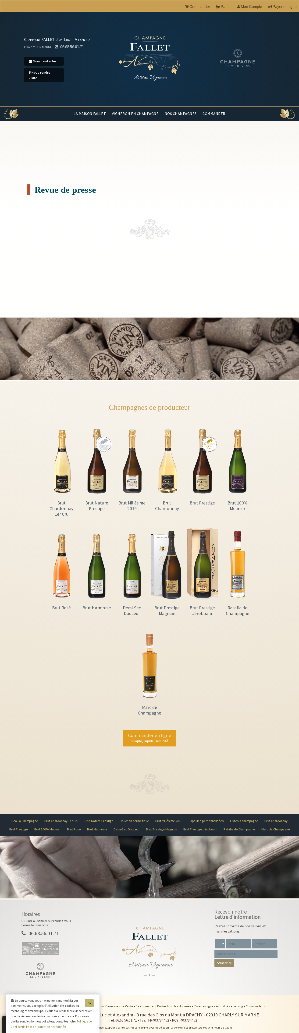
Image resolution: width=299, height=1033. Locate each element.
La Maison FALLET (90, 113)
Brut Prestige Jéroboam (200, 829)
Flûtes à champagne (244, 821)
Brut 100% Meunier (47, 829)
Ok (89, 1003)
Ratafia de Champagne (239, 829)
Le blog (238, 1006)
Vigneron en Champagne (135, 113)
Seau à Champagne (24, 821)
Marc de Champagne (275, 829)
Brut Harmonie (97, 829)
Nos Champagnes (181, 113)
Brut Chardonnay (276, 821)
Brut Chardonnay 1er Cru (61, 821)
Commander (214, 113)
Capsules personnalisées (206, 821)
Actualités (223, 1006)
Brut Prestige (18, 829)
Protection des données (174, 1006)
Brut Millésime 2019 (168, 821)
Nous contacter (44, 61)
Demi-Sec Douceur (127, 829)
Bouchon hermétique (134, 821)
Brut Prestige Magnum (161, 829)
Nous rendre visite (39, 75)
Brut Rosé (74, 829)
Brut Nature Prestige (99, 821)
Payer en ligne (204, 1006)
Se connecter (145, 1006)
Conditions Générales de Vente (112, 1006)
